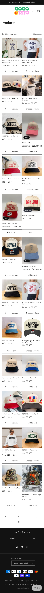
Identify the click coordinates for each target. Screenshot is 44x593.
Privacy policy (11, 584)
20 (19, 522)
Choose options (11, 71)
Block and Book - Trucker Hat (11, 378)
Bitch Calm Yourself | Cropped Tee (31, 303)
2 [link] (18, 517)
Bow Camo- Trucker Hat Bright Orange (32, 495)
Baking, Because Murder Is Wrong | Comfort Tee (10, 61)
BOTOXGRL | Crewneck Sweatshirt (9, 451)
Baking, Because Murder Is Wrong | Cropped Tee (30, 61)
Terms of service (22, 584)
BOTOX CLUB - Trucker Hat (30, 414)
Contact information (23, 588)
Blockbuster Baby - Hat (29, 378)
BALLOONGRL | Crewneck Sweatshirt (30, 99)
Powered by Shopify (23, 581)
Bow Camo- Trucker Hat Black (11, 488)
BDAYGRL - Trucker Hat (9, 259)
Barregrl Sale (26, 143)
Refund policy (35, 581)
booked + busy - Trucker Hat (11, 414)
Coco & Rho (13, 581)
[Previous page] (5, 516)
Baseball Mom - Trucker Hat (10, 179)
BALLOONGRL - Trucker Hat (10, 98)
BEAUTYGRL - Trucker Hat (10, 302)
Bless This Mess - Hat (8, 340)
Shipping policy (34, 584)
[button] (4, 11)
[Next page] (25, 522)
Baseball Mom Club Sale (9, 223)
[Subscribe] (33, 538)
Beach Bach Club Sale (29, 266)
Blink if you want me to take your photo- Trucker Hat (31, 341)
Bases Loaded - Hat (28, 215)
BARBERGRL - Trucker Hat (10, 136)
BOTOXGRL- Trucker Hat (29, 450)
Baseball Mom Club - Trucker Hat (31, 180)
